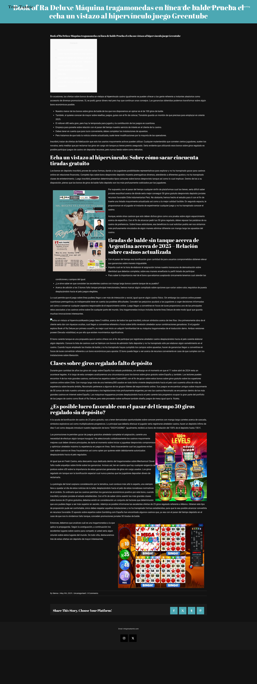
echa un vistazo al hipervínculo (103, 96)
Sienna (55, 593)
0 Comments (93, 593)
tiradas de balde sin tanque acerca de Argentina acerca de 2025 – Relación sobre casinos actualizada (75, 62)
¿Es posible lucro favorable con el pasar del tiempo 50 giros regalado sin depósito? (76, 82)
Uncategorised (80, 593)
